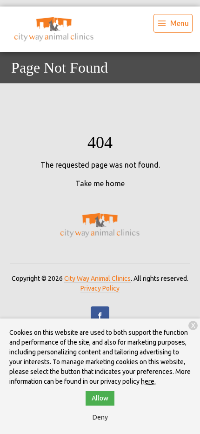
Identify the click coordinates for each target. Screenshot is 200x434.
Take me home (100, 183)
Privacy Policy (100, 288)
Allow (100, 398)
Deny (100, 417)
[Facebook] (100, 315)
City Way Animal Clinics (97, 278)
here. (148, 381)
